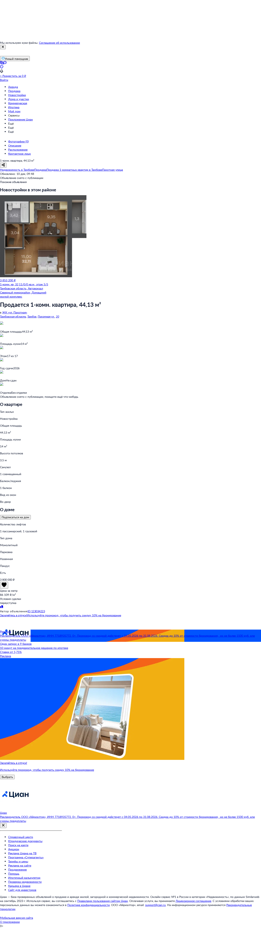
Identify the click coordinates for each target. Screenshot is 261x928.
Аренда (13, 87)
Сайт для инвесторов (22, 890)
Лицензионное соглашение (193, 901)
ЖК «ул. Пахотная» (14, 312)
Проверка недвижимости (25, 882)
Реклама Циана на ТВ (22, 853)
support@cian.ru (155, 905)
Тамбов (31, 316)
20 (57, 316)
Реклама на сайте (19, 865)
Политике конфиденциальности (88, 905)
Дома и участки (18, 99)
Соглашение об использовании (59, 43)
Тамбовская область (13, 316)
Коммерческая (17, 103)
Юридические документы (25, 841)
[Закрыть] (3, 47)
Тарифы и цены (18, 861)
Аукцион (13, 849)
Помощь (13, 873)
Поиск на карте (18, 845)
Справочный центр (20, 837)
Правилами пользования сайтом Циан (102, 901)
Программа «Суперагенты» (26, 857)
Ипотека (13, 107)
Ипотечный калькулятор (24, 878)
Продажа (14, 91)
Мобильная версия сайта (16, 918)
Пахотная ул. (46, 316)
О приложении (10, 922)
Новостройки (17, 95)
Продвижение (17, 869)
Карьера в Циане (19, 886)
